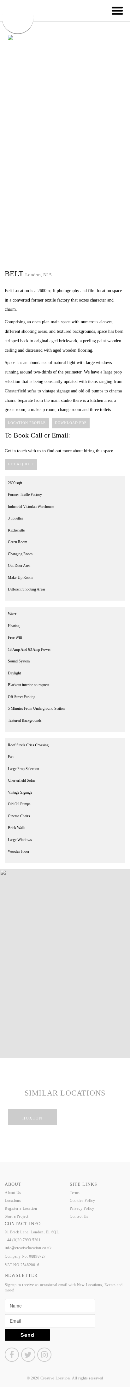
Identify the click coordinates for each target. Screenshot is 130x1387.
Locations (13, 1200)
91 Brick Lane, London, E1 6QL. (32, 1232)
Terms (75, 1192)
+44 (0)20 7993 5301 (22, 1240)
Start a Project (16, 1216)
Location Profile (27, 423)
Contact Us (79, 1216)
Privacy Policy (82, 1208)
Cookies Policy (82, 1200)
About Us (13, 1192)
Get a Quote (21, 464)
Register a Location (21, 1208)
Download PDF (70, 423)
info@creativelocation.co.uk (28, 1248)
